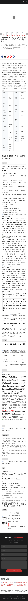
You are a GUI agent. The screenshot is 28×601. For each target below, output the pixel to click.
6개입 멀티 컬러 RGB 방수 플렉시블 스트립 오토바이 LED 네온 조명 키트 (7, 591)
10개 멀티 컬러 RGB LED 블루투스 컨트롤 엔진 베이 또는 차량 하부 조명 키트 (20, 591)
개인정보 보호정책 (21, 598)
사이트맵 (15, 598)
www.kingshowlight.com (8, 598)
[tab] (14, 61)
